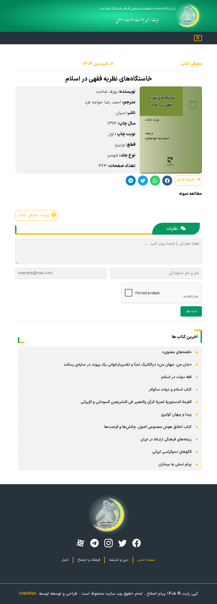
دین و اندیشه (118, 560)
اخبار (65, 560)
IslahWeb (27, 593)
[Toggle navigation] (198, 38)
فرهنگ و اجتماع (89, 560)
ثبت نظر (191, 311)
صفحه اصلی (146, 560)
